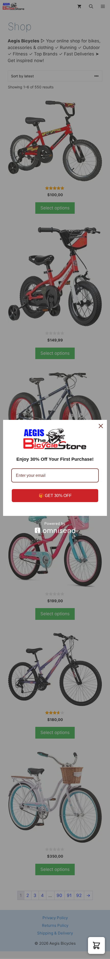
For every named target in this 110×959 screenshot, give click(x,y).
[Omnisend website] (55, 527)
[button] (96, 945)
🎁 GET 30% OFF (55, 495)
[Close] (101, 426)
